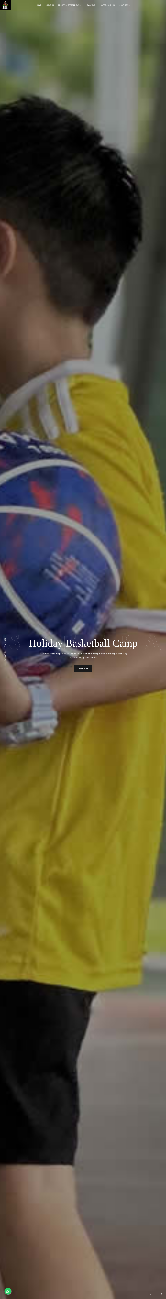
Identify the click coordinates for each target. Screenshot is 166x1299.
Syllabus (91, 5)
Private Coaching (107, 5)
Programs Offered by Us (69, 5)
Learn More (83, 668)
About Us (50, 5)
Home (38, 5)
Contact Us (124, 5)
